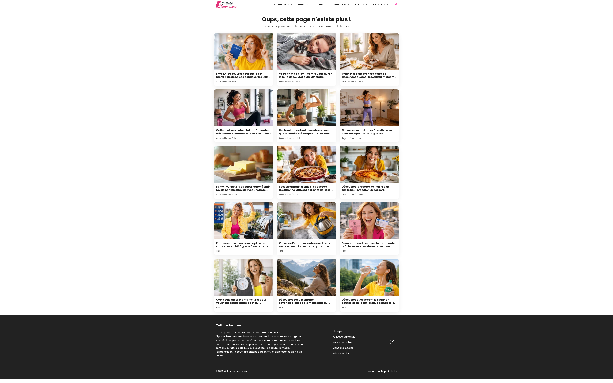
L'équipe (337, 331)
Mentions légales (342, 348)
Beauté (359, 4)
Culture (319, 4)
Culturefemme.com (235, 371)
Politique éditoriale (343, 336)
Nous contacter (342, 342)
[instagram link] (392, 342)
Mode (301, 4)
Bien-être (340, 4)
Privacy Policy (341, 353)
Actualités (281, 4)
